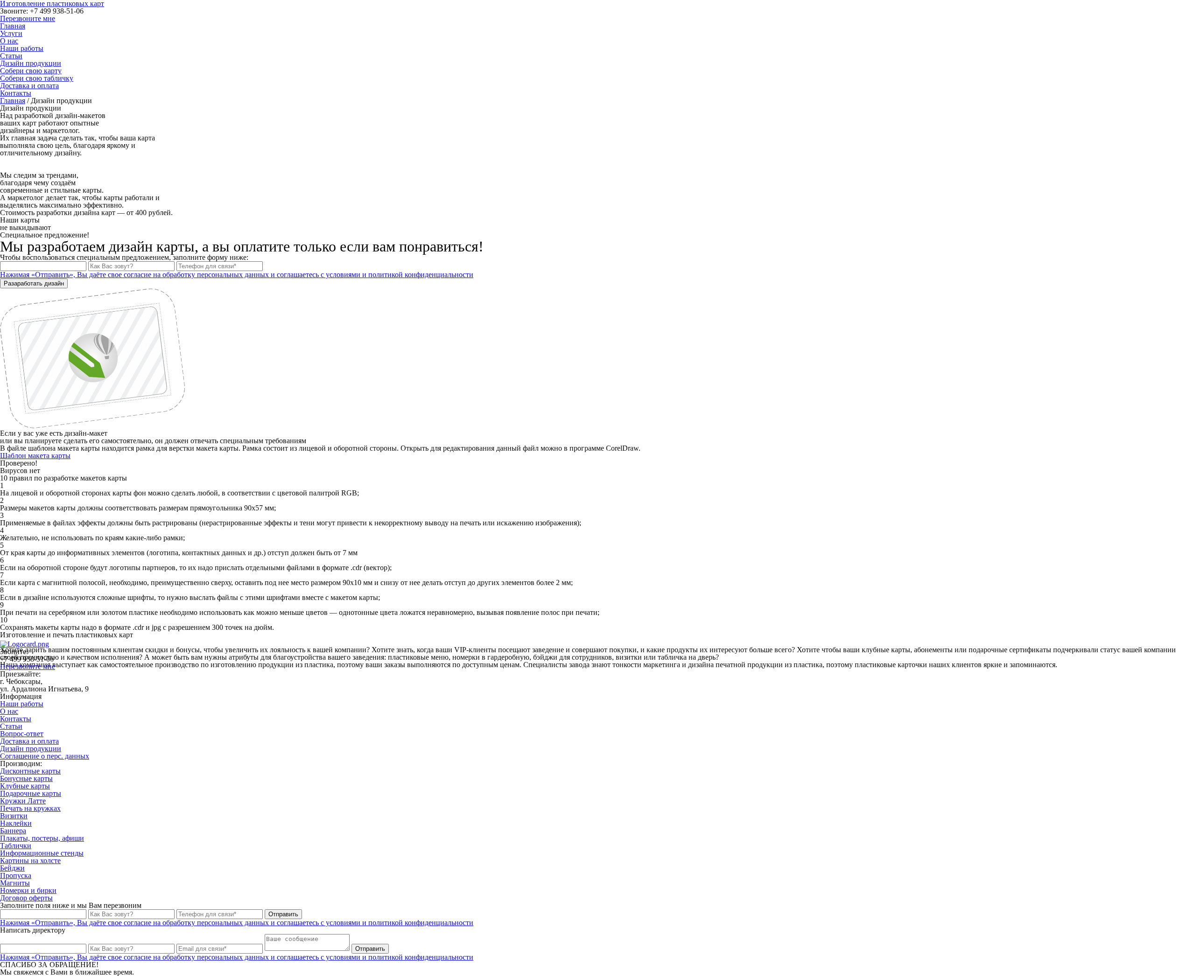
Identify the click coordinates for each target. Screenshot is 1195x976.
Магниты (15, 883)
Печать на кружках (30, 808)
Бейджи (12, 868)
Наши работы (21, 48)
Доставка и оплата (29, 86)
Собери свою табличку (36, 78)
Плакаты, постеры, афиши (42, 838)
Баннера (13, 831)
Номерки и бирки (28, 890)
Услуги (11, 33)
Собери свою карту (31, 71)
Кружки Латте (23, 801)
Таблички (15, 846)
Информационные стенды (42, 853)
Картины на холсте (30, 860)
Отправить (283, 914)
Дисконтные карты (30, 771)
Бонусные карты (26, 778)
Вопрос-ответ (21, 734)
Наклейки (16, 823)
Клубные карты (25, 786)
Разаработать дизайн (34, 283)
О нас (9, 41)
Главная (12, 26)
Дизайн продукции (30, 63)
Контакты (15, 93)
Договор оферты (26, 898)
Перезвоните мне (27, 18)
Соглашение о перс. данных (44, 756)
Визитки (14, 816)
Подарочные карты (30, 793)
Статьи (11, 56)
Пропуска (15, 875)
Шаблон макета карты (35, 456)
